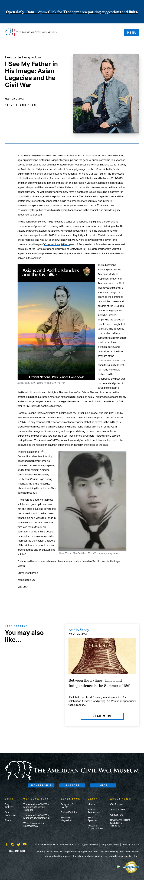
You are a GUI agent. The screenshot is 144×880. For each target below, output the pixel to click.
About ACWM (120, 798)
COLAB (135, 844)
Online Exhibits (69, 812)
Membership (41, 785)
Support (73, 785)
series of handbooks (77, 222)
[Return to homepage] (31, 33)
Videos (91, 804)
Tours (8, 820)
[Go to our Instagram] (12, 844)
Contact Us (116, 815)
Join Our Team (118, 809)
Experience (70, 798)
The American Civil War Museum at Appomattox (36, 816)
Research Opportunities (95, 827)
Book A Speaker (92, 819)
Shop (103, 785)
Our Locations (10, 814)
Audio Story (78, 629)
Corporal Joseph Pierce (57, 244)
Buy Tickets (9, 805)
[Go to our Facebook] (6, 844)
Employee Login (110, 844)
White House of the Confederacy (34, 824)
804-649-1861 (17, 851)
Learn (93, 798)
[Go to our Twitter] (18, 844)
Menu (132, 32)
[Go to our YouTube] (25, 844)
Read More (102, 716)
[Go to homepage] (72, 779)
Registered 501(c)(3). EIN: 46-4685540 (120, 823)
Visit (9, 798)
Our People (116, 804)
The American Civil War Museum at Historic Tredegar (36, 807)
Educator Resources (94, 811)
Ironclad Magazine (66, 819)
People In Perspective (23, 57)
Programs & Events (67, 805)
